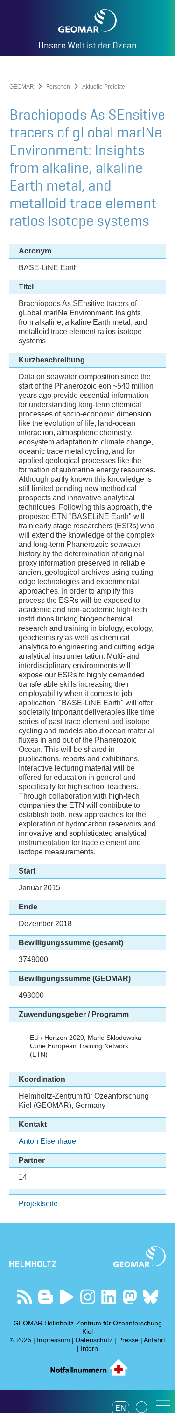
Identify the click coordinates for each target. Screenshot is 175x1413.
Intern (89, 1348)
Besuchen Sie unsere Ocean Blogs (45, 1297)
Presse (128, 1340)
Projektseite (38, 1204)
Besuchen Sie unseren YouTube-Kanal (66, 1297)
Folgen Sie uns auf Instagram (87, 1297)
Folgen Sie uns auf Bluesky (150, 1297)
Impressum (53, 1340)
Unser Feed (24, 1297)
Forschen (58, 86)
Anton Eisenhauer (48, 1141)
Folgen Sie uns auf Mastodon (129, 1297)
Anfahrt (154, 1340)
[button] (163, 1400)
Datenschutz (94, 1340)
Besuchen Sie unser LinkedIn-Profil (108, 1297)
